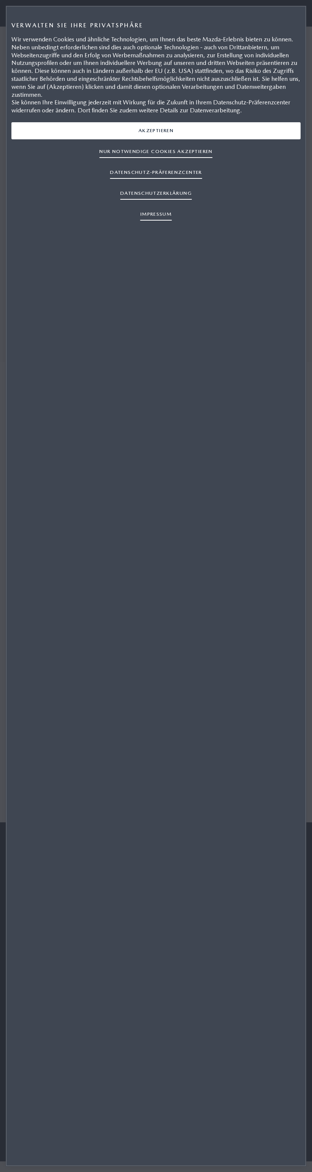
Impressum (156, 214)
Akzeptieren (156, 130)
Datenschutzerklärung (156, 193)
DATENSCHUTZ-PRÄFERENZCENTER (156, 172)
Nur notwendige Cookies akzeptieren (155, 151)
